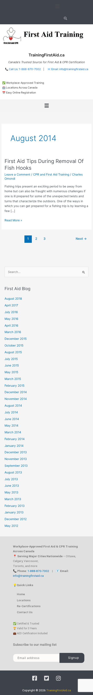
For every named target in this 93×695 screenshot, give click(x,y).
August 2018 (13, 298)
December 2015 (16, 338)
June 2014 (12, 419)
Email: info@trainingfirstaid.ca (69, 69)
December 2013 (16, 452)
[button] (57, 6)
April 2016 (11, 325)
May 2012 (11, 525)
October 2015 (14, 345)
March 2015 (13, 379)
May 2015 (11, 372)
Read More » (13, 220)
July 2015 (11, 359)
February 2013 (15, 506)
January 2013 (14, 512)
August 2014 (13, 405)
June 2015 (12, 365)
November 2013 (16, 459)
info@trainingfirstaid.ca (28, 575)
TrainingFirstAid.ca (58, 690)
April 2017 (11, 305)
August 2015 (13, 352)
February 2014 (15, 439)
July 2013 (11, 479)
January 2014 (14, 445)
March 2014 (13, 432)
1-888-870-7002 (38, 571)
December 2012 (16, 519)
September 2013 (16, 465)
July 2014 (11, 412)
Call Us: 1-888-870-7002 (25, 69)
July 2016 (11, 312)
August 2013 (13, 472)
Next (81, 239)
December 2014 (16, 392)
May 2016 (11, 318)
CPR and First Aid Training (51, 174)
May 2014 (11, 425)
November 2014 (16, 399)
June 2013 (12, 485)
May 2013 (11, 492)
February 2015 (14, 385)
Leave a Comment (17, 174)
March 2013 (13, 499)
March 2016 (13, 332)
